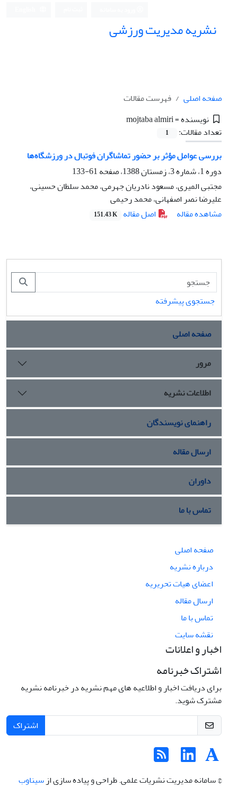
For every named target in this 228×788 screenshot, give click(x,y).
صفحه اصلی (202, 98)
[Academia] (212, 758)
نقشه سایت (194, 635)
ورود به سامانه (118, 10)
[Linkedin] (188, 758)
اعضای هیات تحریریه (179, 584)
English (26, 10)
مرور (203, 363)
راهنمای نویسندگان (179, 422)
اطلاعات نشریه (187, 393)
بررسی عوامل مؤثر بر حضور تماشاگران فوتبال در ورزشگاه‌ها (124, 155)
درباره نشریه (191, 567)
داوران (200, 481)
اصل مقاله (125, 214)
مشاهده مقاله (199, 214)
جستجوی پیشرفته (185, 301)
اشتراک (25, 725)
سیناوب (31, 780)
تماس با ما (195, 510)
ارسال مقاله (192, 452)
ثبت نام (73, 9)
